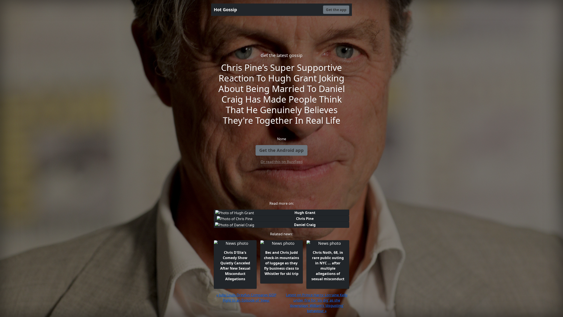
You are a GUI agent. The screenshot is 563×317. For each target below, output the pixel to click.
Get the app (336, 9)
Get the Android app (281, 150)
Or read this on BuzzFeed (282, 161)
